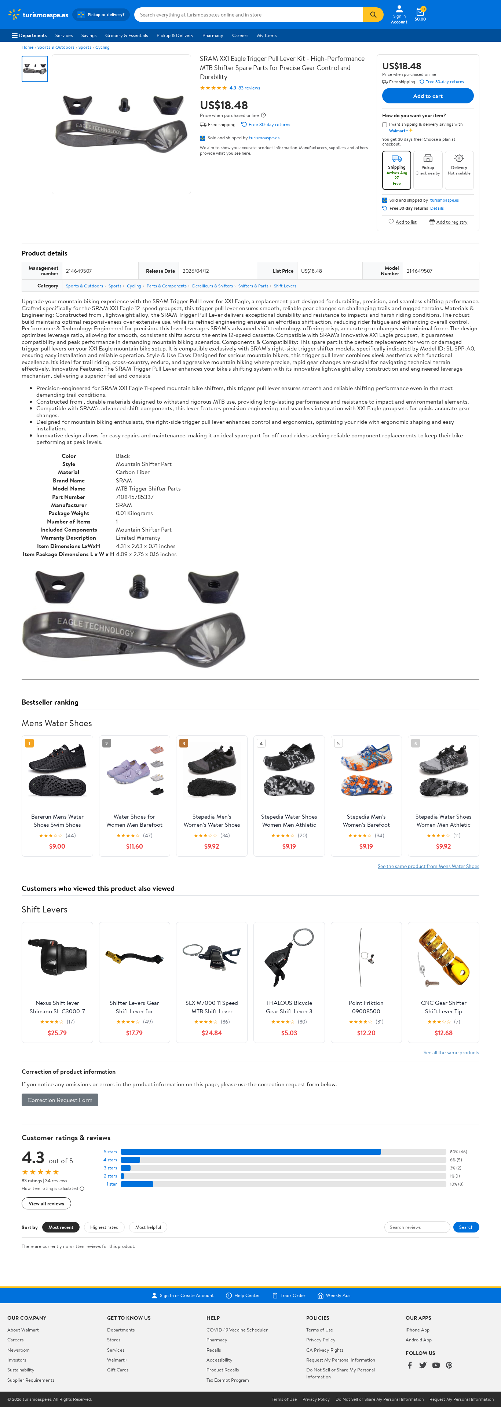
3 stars (110, 1168)
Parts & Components (167, 286)
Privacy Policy (321, 1339)
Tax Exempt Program (227, 1380)
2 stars (110, 1176)
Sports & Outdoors (55, 47)
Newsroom (18, 1350)
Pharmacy (212, 35)
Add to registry (452, 221)
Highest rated (104, 1227)
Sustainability (20, 1369)
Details (437, 208)
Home (27, 47)
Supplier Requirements (30, 1380)
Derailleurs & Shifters (212, 286)
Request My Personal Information (340, 1359)
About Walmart (23, 1329)
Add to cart (428, 96)
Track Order (293, 1295)
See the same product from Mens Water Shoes (428, 866)
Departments (33, 35)
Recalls (213, 1350)
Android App (419, 1339)
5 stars (110, 1151)
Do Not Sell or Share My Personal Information (380, 1399)
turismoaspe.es (264, 137)
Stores (113, 1339)
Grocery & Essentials (126, 35)
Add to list (406, 221)
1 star (112, 1184)
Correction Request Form (60, 1100)
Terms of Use (319, 1329)
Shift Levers (285, 286)
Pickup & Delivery (175, 35)
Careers (240, 35)
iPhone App (417, 1329)
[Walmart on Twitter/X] (423, 1365)
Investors (16, 1359)
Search (466, 1227)
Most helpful (148, 1227)
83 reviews (249, 88)
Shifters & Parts (253, 286)
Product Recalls (222, 1369)
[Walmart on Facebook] (410, 1365)
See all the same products (451, 1052)
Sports (84, 47)
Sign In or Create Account (187, 1295)
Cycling (102, 47)
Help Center (247, 1295)
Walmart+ (117, 1359)
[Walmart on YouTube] (436, 1365)
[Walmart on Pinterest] (449, 1365)
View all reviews (46, 1203)
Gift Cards (117, 1369)
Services (64, 35)
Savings (88, 35)
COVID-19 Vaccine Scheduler (237, 1329)
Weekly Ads (338, 1295)
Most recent (60, 1227)
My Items (267, 35)
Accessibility (219, 1359)
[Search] (373, 14)
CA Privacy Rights (324, 1350)
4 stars (110, 1159)
